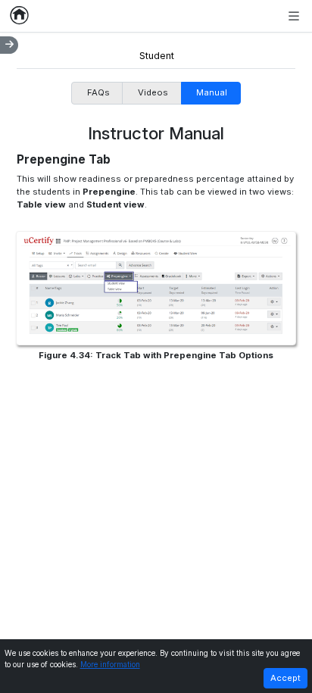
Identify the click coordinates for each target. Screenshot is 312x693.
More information (110, 664)
